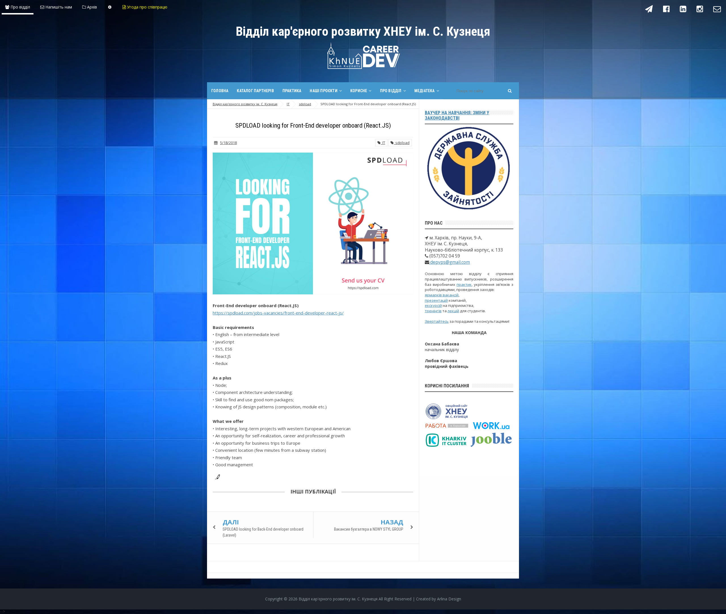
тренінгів (433, 310)
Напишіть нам (58, 7)
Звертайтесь (437, 321)
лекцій (453, 310)
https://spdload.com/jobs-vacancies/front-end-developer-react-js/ (278, 313)
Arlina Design (449, 599)
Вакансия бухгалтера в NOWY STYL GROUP (368, 529)
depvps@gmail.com (449, 262)
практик (464, 284)
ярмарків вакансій (442, 294)
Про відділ (19, 7)
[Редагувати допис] (216, 476)
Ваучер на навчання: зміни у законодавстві (457, 115)
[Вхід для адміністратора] (109, 7)
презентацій (436, 300)
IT (383, 142)
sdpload (402, 142)
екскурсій (433, 305)
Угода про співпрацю (146, 7)
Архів (91, 7)
